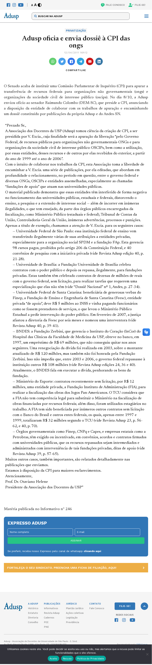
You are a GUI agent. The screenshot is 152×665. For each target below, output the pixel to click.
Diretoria (33, 617)
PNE (46, 627)
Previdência (72, 622)
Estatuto (33, 613)
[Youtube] (21, 5)
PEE (46, 622)
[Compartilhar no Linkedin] (99, 61)
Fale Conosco (96, 608)
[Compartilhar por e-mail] (89, 61)
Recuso (67, 658)
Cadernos (49, 617)
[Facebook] (8, 5)
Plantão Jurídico (74, 608)
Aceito (53, 658)
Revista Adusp (52, 613)
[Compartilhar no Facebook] (71, 61)
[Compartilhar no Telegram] (80, 61)
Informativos (51, 608)
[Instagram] (14, 5)
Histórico (33, 608)
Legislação (72, 617)
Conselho (33, 622)
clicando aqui (92, 551)
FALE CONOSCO (115, 5)
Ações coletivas (75, 613)
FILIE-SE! (140, 5)
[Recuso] (147, 654)
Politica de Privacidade (90, 658)
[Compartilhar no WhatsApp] (52, 61)
